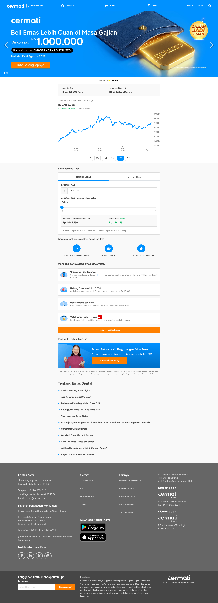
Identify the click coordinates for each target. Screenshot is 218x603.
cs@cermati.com (37, 498)
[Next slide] (212, 44)
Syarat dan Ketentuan (130, 480)
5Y (128, 158)
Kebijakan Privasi (127, 488)
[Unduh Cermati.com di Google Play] (93, 527)
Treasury (100, 275)
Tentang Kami (87, 480)
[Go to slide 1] (4, 73)
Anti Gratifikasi (126, 512)
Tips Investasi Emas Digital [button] (74, 416)
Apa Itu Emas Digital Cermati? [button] (76, 397)
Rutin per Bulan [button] (134, 177)
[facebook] (21, 555)
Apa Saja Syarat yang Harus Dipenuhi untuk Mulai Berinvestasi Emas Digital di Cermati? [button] (105, 422)
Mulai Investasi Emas (109, 330)
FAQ (82, 488)
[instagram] (48, 555)
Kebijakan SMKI (127, 496)
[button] (109, 44)
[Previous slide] (6, 44)
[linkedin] (30, 555)
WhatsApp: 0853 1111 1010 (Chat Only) (37, 530)
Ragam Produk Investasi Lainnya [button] (77, 454)
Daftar (200, 5)
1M (105, 158)
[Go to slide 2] (7, 73)
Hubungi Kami (87, 496)
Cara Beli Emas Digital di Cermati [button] (77, 435)
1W (97, 158)
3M (112, 158)
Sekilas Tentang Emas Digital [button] (75, 390)
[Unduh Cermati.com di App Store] (93, 537)
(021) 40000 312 (37, 490)
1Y (120, 158)
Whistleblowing (126, 504)
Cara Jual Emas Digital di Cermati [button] (78, 441)
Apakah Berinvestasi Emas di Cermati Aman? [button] (84, 448)
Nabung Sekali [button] (83, 177)
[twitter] (39, 555)
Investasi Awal (68, 184)
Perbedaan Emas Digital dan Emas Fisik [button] (80, 403)
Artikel (83, 504)
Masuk (190, 5)
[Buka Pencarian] (209, 5)
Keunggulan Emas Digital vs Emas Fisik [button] (80, 409)
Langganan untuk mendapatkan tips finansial (41, 579)
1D (90, 158)
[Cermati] (179, 577)
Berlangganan (65, 587)
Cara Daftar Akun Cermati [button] (74, 428)
